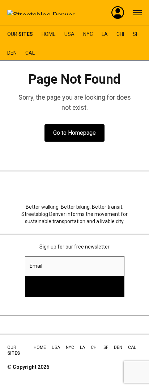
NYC (88, 34)
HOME (49, 34)
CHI (120, 34)
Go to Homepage (74, 132)
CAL (30, 53)
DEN (12, 53)
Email (36, 266)
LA (105, 34)
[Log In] (117, 12)
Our (20, 34)
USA (69, 34)
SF (136, 34)
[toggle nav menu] (137, 12)
